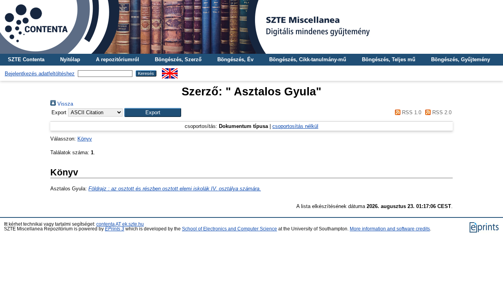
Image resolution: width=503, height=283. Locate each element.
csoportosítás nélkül (295, 126)
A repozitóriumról (117, 59)
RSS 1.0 (410, 112)
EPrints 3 (114, 228)
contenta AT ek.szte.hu (120, 224)
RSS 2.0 (441, 112)
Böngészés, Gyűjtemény (460, 59)
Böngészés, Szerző (178, 59)
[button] (152, 112)
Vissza (64, 104)
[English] (170, 71)
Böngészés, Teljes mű (388, 59)
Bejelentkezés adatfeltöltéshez (40, 74)
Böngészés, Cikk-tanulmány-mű (307, 59)
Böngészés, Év (235, 59)
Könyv (84, 139)
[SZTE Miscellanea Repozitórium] (251, 27)
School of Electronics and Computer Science (229, 228)
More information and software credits (390, 228)
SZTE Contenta (26, 59)
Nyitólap (70, 59)
